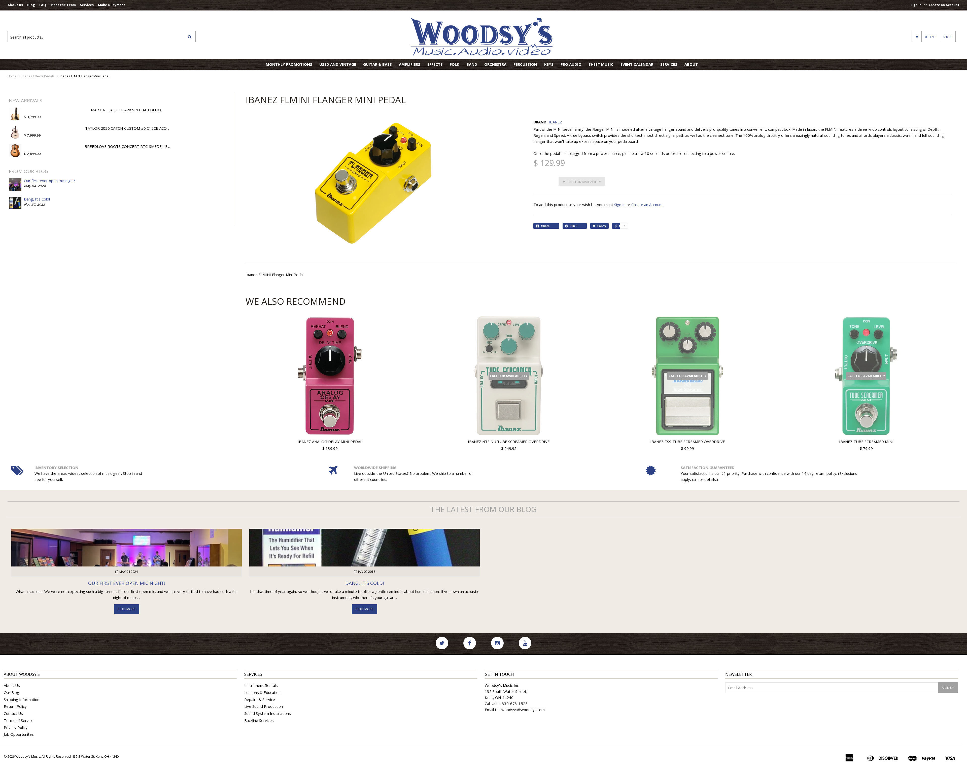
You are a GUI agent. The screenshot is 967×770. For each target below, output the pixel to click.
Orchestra (495, 64)
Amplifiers (409, 64)
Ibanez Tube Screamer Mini (866, 441)
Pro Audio (571, 64)
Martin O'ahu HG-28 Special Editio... (127, 109)
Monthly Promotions (289, 64)
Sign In (916, 5)
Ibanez (555, 121)
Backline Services (259, 720)
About (691, 64)
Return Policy (15, 706)
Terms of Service (18, 720)
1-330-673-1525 (513, 703)
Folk (454, 64)
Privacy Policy (15, 727)
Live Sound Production (263, 706)
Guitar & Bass (377, 64)
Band (471, 64)
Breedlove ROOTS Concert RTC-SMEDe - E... (127, 146)
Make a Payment (111, 5)
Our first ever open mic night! (49, 180)
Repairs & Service (259, 699)
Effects (435, 64)
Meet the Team (63, 5)
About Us (15, 5)
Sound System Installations (267, 713)
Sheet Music (601, 64)
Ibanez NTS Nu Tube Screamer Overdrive (509, 441)
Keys (549, 64)
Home (12, 76)
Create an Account (944, 5)
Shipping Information (21, 699)
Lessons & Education (262, 692)
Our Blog (11, 692)
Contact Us (13, 713)
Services (87, 5)
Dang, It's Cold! (37, 199)
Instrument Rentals (261, 685)
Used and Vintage (337, 64)
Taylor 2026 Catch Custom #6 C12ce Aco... (127, 128)
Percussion (525, 64)
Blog (31, 5)
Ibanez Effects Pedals (38, 76)
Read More (126, 609)
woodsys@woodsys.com (523, 709)
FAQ (42, 5)
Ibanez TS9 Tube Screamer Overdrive (687, 441)
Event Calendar (636, 64)
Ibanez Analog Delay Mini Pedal (330, 441)
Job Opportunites (19, 734)
